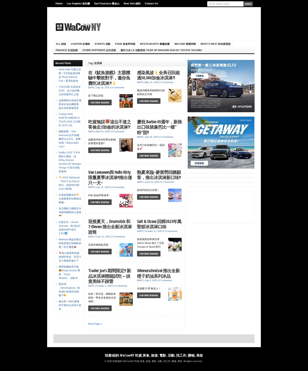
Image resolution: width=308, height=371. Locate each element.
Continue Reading (100, 102)
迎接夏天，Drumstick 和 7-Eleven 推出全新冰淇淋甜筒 (110, 226)
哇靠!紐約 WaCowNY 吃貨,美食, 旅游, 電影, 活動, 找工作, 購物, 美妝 (154, 355)
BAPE (91, 87)
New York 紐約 (132, 3)
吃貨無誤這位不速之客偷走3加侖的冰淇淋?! (109, 124)
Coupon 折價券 (80, 44)
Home (59, 3)
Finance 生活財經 (67, 50)
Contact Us (151, 3)
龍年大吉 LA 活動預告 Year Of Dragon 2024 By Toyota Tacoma (161, 50)
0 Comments (117, 87)
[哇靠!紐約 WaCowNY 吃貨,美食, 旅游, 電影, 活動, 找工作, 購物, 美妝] (77, 27)
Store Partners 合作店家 (99, 50)
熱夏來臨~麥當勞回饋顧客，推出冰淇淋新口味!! (159, 174)
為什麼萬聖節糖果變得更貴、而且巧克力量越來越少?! (70, 257)
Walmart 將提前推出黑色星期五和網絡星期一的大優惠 (70, 243)
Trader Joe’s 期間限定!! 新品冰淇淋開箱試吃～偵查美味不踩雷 (109, 275)
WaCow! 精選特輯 (185, 44)
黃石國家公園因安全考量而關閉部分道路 (70, 210)
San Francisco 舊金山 (106, 3)
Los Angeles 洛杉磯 (78, 3)
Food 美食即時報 (125, 44)
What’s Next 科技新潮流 (216, 44)
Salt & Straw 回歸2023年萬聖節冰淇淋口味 (159, 224)
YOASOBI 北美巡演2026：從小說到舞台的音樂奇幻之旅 (69, 90)
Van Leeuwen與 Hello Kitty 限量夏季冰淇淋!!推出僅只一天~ (110, 177)
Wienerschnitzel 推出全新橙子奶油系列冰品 (158, 273)
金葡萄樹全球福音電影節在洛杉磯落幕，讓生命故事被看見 (70, 104)
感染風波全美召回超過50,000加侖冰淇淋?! (158, 75)
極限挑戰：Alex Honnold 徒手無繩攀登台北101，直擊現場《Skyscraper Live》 (70, 139)
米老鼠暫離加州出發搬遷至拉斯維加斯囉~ (70, 198)
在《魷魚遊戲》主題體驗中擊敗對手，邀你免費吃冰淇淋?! (109, 77)
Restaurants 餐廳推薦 (155, 44)
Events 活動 (102, 44)
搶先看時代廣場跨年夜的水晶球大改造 (70, 305)
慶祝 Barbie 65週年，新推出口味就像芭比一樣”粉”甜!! (159, 127)
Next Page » (95, 323)
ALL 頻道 (61, 44)
